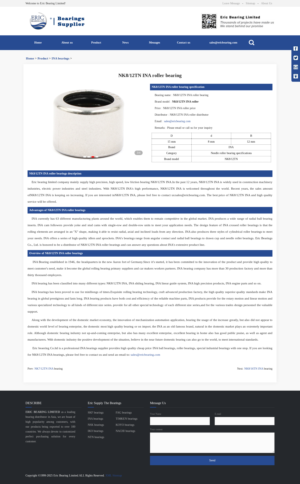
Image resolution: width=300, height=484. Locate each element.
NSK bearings (96, 424)
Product (96, 42)
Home (38, 42)
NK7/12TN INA (43, 368)
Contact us (183, 42)
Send (212, 460)
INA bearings (60, 58)
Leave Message (231, 3)
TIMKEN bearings (126, 418)
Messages (154, 42)
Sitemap (250, 3)
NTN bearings (96, 437)
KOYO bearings (125, 424)
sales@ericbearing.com (223, 42)
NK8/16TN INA (253, 368)
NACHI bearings (125, 431)
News (125, 42)
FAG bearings (124, 412)
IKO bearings (95, 431)
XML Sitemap (114, 475)
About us (67, 42)
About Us (266, 3)
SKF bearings (95, 412)
